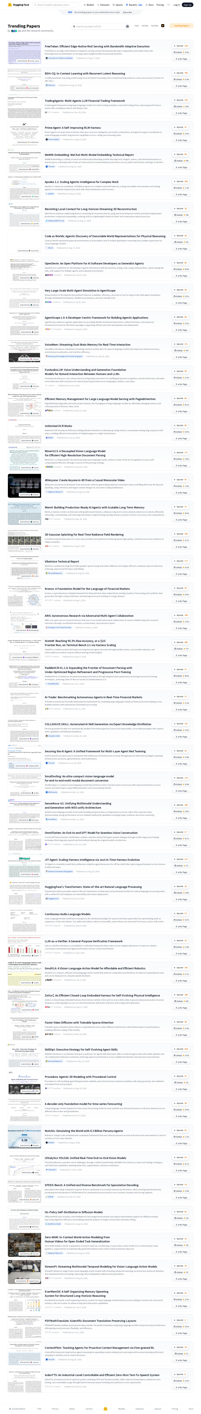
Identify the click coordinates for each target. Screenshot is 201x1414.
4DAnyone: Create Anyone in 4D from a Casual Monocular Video (85, 480)
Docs (151, 4)
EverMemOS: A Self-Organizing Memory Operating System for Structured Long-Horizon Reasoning (76, 1294)
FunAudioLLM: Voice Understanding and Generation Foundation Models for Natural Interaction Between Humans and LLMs (85, 372)
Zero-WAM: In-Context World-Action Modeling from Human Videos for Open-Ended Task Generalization (77, 1239)
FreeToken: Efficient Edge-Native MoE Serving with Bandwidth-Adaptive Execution (97, 46)
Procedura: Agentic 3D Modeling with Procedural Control (80, 1077)
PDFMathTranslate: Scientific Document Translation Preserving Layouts (90, 1321)
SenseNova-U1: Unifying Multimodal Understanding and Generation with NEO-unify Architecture (78, 805)
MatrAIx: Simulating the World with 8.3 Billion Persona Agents (84, 1131)
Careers (89, 1408)
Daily (137, 25)
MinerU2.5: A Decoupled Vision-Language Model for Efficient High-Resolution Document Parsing (75, 453)
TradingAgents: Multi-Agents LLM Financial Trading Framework (85, 100)
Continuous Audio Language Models (68, 914)
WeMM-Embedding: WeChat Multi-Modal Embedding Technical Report (89, 155)
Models (90, 4)
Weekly (145, 25)
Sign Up (187, 4)
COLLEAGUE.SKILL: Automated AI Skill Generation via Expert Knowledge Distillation (98, 724)
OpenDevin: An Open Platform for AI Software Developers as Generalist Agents (94, 263)
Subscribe (127, 12)
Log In (177, 4)
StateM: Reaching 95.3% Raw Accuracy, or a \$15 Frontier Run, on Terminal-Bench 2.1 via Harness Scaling (80, 643)
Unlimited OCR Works (58, 426)
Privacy (55, 1408)
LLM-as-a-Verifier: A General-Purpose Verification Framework (84, 941)
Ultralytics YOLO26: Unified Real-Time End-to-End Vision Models (85, 1158)
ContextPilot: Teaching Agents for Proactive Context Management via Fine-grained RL (99, 1347)
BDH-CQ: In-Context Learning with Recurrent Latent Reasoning (85, 73)
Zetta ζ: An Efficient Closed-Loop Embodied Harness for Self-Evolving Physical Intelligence (102, 995)
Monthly (154, 25)
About (72, 1408)
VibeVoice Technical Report (62, 561)
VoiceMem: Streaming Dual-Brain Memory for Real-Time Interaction (87, 344)
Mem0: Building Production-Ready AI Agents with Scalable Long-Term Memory (94, 507)
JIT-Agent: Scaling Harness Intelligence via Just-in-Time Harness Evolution (92, 859)
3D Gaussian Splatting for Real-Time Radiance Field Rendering (84, 534)
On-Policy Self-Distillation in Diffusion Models (74, 1212)
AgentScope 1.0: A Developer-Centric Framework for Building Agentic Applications (96, 317)
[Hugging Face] (105, 1409)
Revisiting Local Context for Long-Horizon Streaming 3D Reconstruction (91, 209)
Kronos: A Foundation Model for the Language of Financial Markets (87, 589)
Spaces (119, 4)
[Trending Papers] (162, 25)
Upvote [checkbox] (182, 45)
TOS (39, 1408)
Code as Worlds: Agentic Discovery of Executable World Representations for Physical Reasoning (105, 236)
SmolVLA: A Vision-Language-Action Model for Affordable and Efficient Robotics (95, 968)
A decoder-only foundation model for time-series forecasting (83, 1104)
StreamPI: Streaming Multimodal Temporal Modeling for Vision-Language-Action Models (101, 1266)
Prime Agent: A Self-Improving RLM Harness (73, 127)
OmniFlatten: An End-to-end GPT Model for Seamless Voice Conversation (91, 833)
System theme (18, 1408)
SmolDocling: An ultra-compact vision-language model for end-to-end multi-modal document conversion (79, 778)
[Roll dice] (127, 26)
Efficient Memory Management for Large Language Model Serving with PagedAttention (100, 399)
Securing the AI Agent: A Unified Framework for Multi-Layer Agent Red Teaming (95, 751)
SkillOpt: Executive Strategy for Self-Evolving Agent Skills (81, 1049)
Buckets (135, 4)
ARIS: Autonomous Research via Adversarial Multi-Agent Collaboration (89, 615)
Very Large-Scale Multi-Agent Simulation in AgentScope (80, 290)
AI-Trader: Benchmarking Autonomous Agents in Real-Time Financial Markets (93, 697)
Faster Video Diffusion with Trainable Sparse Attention (79, 1022)
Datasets (105, 4)
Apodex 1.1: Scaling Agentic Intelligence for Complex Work (82, 182)
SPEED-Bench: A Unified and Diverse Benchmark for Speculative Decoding (92, 1185)
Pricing (160, 4)
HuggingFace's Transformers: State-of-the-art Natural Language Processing (93, 887)
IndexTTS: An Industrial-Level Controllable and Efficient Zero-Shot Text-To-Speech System (102, 1375)
